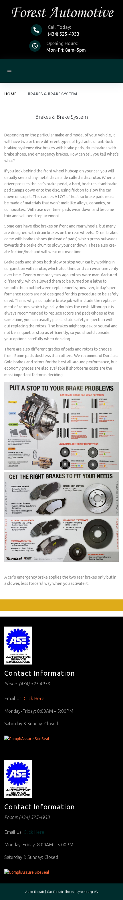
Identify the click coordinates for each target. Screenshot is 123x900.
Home (10, 94)
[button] (9, 72)
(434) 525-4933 (63, 34)
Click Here (34, 698)
